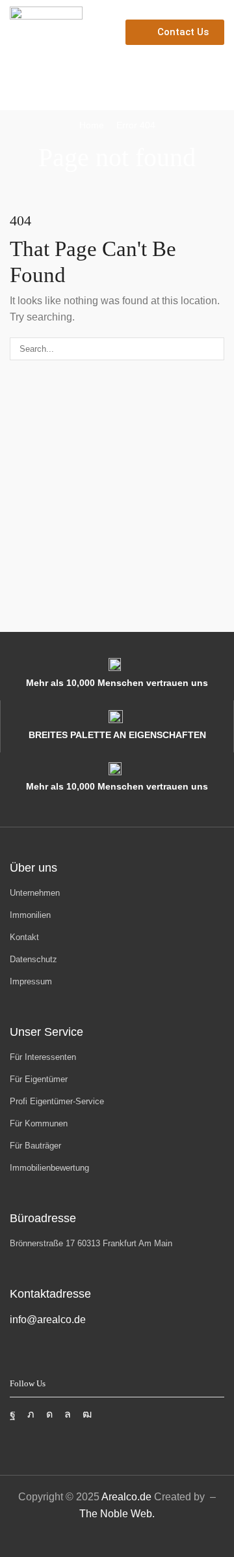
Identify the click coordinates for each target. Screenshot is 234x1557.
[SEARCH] (213, 348)
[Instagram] (49, 1414)
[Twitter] (30, 1414)
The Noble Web (115, 1513)
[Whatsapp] (67, 1414)
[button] (15, 90)
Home (91, 125)
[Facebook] (13, 1414)
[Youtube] (87, 1414)
